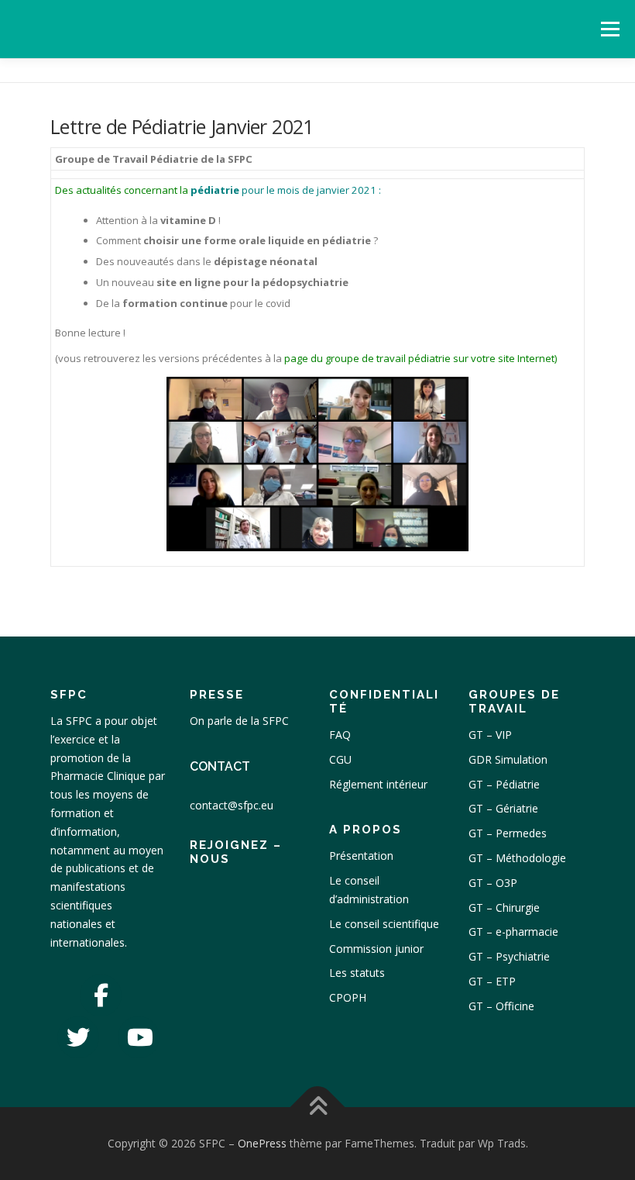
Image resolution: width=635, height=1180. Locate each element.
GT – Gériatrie (503, 808)
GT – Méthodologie (517, 857)
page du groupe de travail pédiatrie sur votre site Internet (419, 358)
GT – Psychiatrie (509, 956)
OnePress (262, 1143)
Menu (609, 29)
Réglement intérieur (378, 784)
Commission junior (376, 948)
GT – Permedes (508, 833)
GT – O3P (493, 882)
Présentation (361, 855)
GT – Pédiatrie (504, 784)
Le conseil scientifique (384, 923)
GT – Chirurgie (504, 907)
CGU (340, 759)
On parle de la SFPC (239, 720)
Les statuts (357, 972)
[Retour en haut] (317, 1107)
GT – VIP (490, 734)
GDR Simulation (508, 759)
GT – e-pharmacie (513, 931)
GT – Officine (501, 1006)
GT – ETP (492, 981)
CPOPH (347, 997)
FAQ (340, 734)
